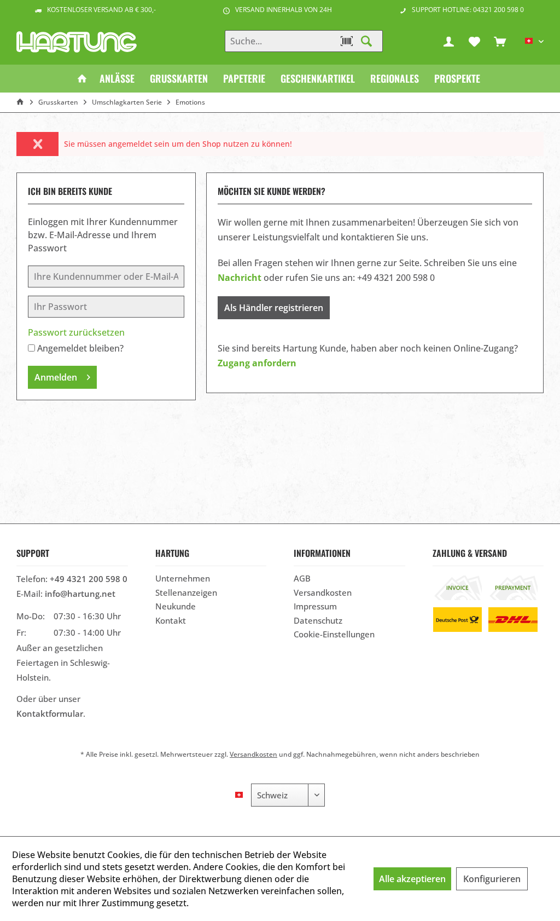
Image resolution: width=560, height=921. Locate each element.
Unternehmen (182, 578)
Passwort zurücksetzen (76, 332)
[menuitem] (499, 41)
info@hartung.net (80, 593)
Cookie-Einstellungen (334, 634)
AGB (302, 578)
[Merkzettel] (474, 41)
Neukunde (175, 606)
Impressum (315, 606)
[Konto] (448, 41)
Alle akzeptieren (412, 879)
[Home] (82, 79)
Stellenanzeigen (186, 592)
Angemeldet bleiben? (80, 348)
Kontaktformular (49, 713)
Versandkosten (323, 592)
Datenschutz (318, 620)
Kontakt (170, 620)
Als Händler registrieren (273, 308)
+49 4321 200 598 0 (88, 578)
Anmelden (55, 377)
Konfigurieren (492, 879)
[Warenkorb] (499, 41)
